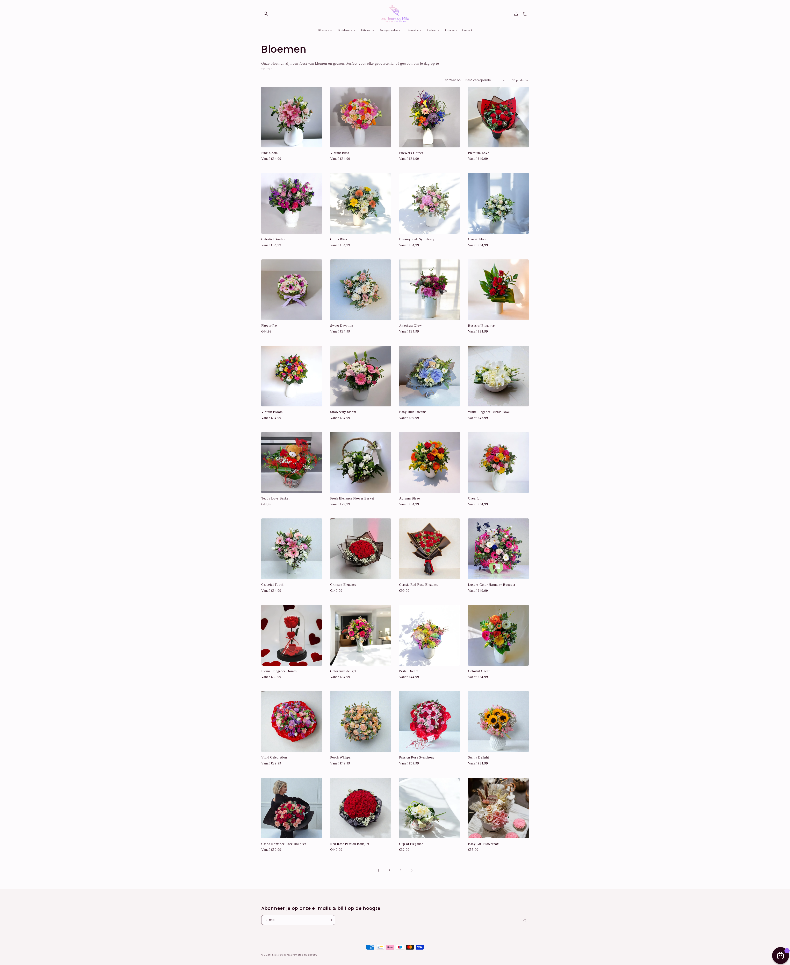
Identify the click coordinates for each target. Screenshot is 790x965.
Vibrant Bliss (339, 153)
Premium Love (478, 153)
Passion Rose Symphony (416, 757)
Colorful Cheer (479, 671)
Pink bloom (269, 153)
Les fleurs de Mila (282, 954)
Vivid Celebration (274, 757)
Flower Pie (269, 325)
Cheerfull (474, 498)
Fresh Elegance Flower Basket (352, 498)
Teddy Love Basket (275, 498)
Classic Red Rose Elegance (418, 584)
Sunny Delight (478, 757)
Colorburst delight (343, 671)
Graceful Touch (272, 584)
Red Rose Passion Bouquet (349, 844)
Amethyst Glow (410, 325)
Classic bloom (478, 239)
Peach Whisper (341, 757)
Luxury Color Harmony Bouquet (491, 584)
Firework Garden (411, 153)
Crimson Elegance (343, 584)
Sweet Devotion (341, 325)
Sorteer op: (453, 80)
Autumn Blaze (409, 498)
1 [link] (378, 870)
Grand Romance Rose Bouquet (283, 844)
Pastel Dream (408, 671)
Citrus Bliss (338, 239)
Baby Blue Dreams (412, 412)
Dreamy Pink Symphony (416, 239)
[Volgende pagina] (411, 870)
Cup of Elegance (411, 844)
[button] (265, 13)
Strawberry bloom (343, 412)
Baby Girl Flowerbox (483, 844)
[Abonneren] (330, 920)
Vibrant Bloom (271, 412)
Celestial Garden (273, 239)
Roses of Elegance (481, 325)
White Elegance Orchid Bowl (489, 412)
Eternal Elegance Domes (279, 671)
